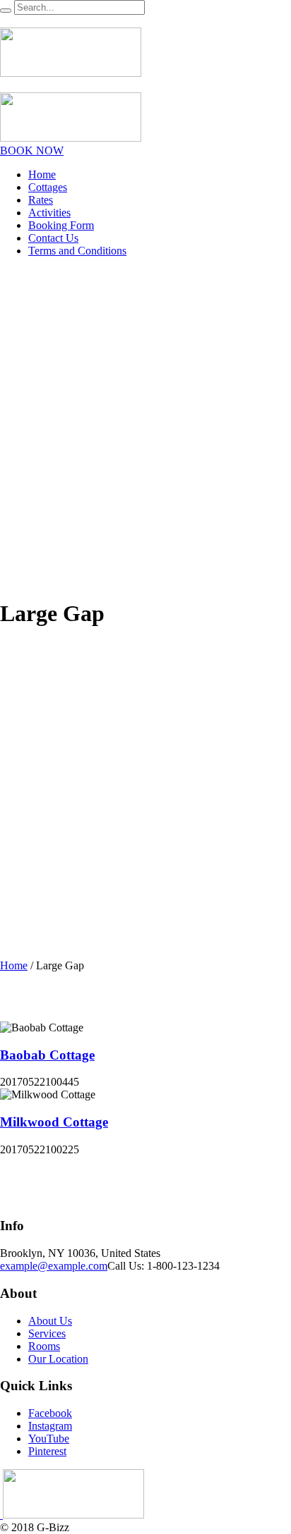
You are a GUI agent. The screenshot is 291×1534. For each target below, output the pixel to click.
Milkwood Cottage (54, 1122)
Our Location (58, 1359)
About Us (50, 1321)
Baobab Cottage (47, 1055)
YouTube (48, 1438)
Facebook (50, 1413)
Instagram (50, 1426)
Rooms (44, 1346)
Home (14, 965)
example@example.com (53, 1266)
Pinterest (47, 1451)
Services (47, 1333)
